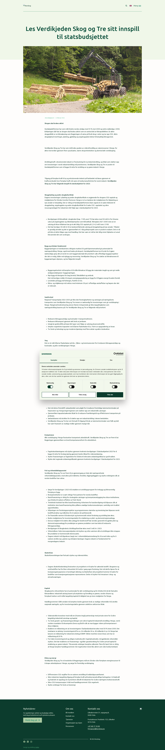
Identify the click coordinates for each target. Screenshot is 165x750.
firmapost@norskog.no (96, 729)
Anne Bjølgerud (49, 118)
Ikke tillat (55, 395)
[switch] (71, 386)
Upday (37, 747)
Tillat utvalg (82, 395)
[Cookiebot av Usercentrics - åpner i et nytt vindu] (115, 353)
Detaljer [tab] (82, 360)
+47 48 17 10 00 (94, 726)
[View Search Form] (127, 5)
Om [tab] (111, 360)
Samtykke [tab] (54, 360)
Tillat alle (110, 395)
